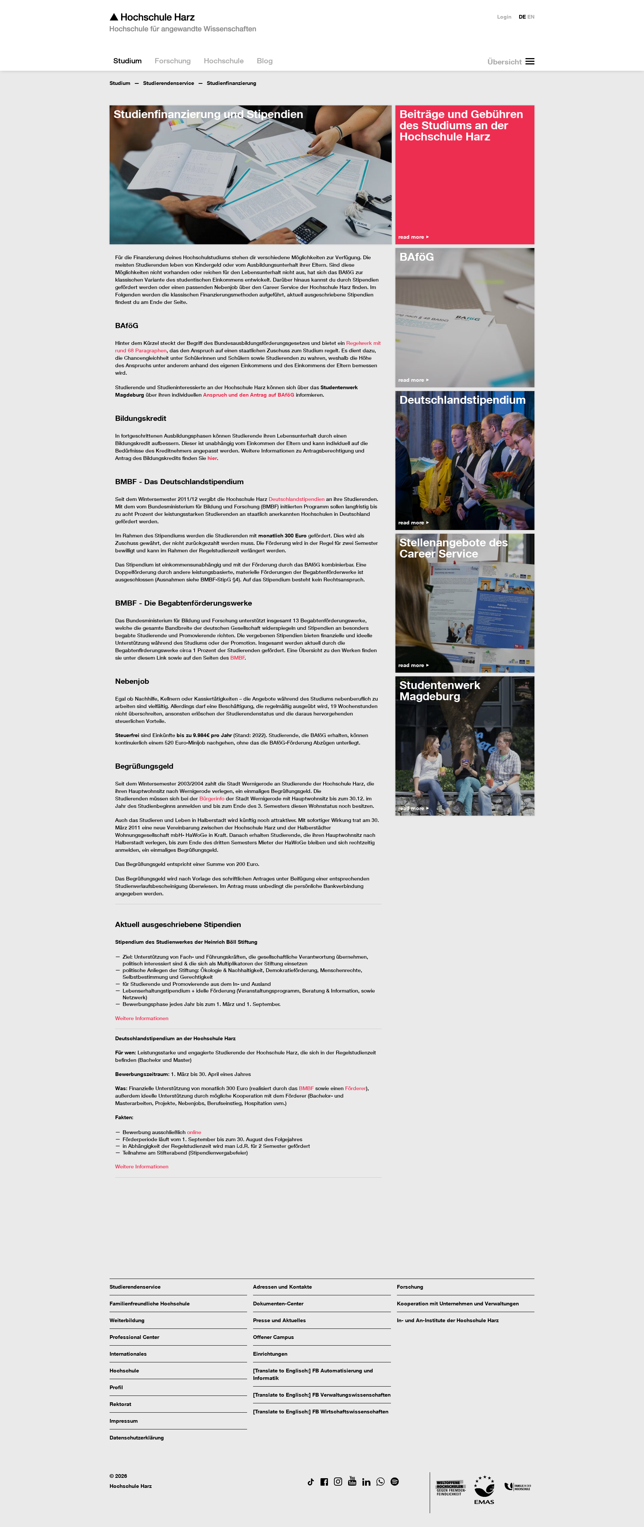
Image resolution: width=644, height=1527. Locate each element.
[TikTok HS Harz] (311, 1483)
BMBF (237, 657)
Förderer (355, 1088)
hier (212, 458)
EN (530, 16)
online (194, 1132)
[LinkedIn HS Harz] (366, 1483)
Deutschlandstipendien (297, 499)
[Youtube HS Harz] (352, 1483)
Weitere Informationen (141, 1018)
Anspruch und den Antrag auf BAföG (248, 394)
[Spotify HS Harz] (395, 1483)
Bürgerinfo (211, 798)
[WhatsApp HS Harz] (380, 1483)
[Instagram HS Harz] (338, 1483)
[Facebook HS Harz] (324, 1483)
